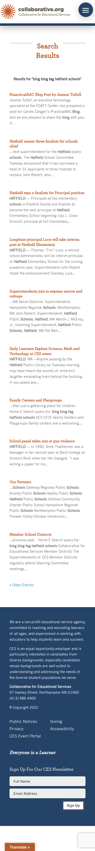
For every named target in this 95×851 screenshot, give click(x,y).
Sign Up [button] (73, 805)
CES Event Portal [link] (25, 736)
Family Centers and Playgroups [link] (36, 400)
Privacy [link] (16, 729)
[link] (35, 11)
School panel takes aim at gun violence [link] (42, 441)
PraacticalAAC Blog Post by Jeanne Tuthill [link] (45, 95)
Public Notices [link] (23, 722)
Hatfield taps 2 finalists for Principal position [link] (47, 193)
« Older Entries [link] (22, 584)
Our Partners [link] (20, 482)
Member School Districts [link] (30, 534)
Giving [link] (56, 722)
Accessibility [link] (62, 729)
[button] (85, 9)
